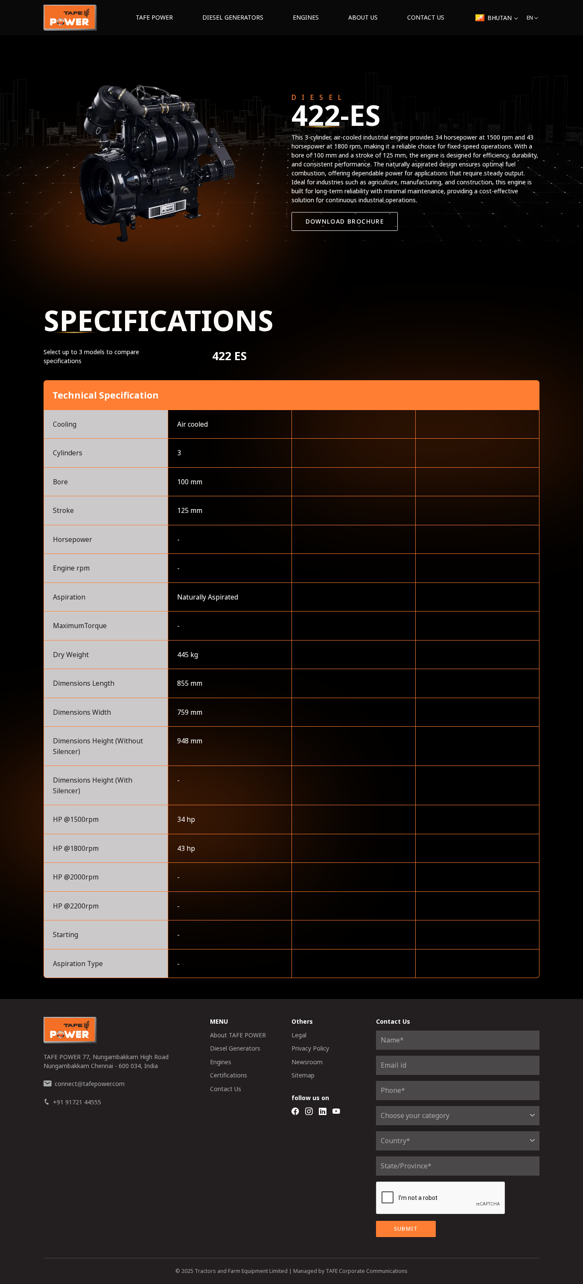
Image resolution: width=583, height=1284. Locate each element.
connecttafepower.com (90, 1084)
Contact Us (425, 17)
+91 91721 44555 (77, 1102)
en (530, 17)
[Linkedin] (322, 1111)
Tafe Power (154, 17)
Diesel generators (232, 17)
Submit (406, 1228)
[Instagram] (309, 1111)
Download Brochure (345, 221)
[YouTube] (336, 1111)
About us (363, 17)
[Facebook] (295, 1111)
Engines (306, 17)
